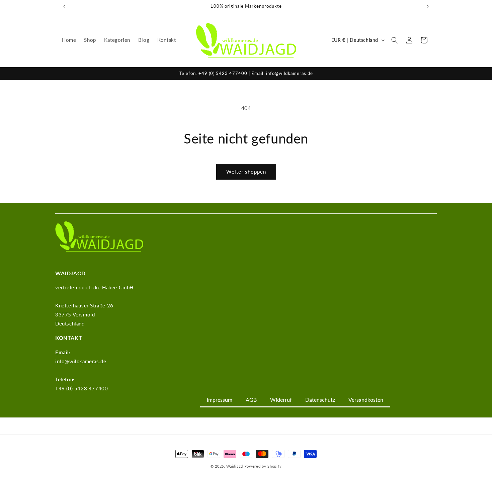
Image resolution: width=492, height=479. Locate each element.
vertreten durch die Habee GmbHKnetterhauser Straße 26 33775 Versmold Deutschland (94, 305)
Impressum (219, 399)
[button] (394, 40)
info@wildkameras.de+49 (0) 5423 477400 (81, 370)
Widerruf (281, 399)
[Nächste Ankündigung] (427, 6)
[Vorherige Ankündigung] (64, 6)
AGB (251, 399)
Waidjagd (234, 466)
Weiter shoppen (246, 172)
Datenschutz (320, 399)
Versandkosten (365, 399)
